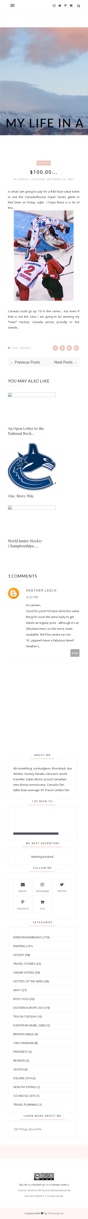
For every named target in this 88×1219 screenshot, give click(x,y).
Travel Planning (25, 1104)
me (47, 1184)
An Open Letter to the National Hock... (26, 431)
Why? (17, 990)
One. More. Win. (21, 496)
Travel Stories (24, 964)
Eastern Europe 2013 (28, 1008)
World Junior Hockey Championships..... (25, 543)
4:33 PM (32, 597)
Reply (75, 652)
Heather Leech (41, 590)
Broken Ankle (23, 1034)
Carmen (23, 179)
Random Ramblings (27, 937)
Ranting (19, 946)
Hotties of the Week (28, 981)
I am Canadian (23, 1043)
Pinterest (23, 908)
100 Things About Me (27, 1129)
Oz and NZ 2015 (24, 1096)
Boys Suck (21, 999)
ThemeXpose (56, 1213)
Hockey (43, 163)
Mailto (23, 891)
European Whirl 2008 (28, 1025)
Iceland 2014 (22, 1078)
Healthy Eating (24, 1087)
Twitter (62, 891)
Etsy (42, 908)
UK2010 (18, 1069)
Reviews (19, 1060)
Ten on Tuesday (25, 1016)
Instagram (42, 891)
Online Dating (23, 972)
